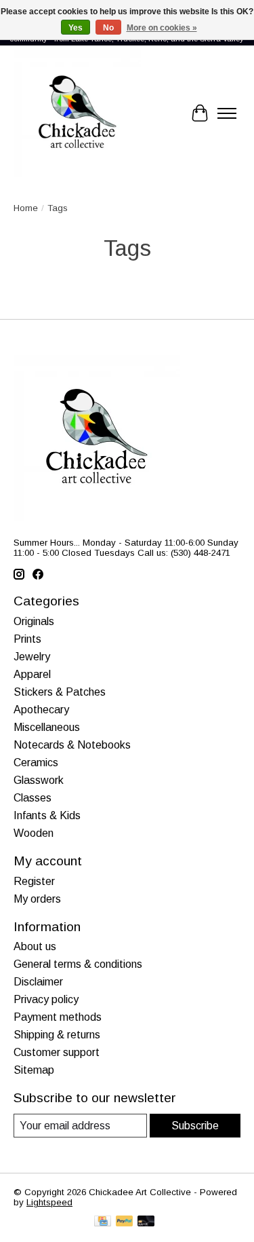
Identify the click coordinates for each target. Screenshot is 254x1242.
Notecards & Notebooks (72, 745)
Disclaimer (38, 981)
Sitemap (34, 1070)
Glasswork (39, 780)
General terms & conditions (78, 964)
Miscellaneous (47, 727)
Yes (75, 28)
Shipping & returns (57, 1034)
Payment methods (58, 1017)
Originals (34, 621)
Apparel (32, 674)
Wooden (34, 833)
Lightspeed (49, 1202)
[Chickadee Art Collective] (77, 113)
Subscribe (195, 1125)
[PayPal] (124, 1222)
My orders (37, 899)
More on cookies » (162, 28)
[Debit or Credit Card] (146, 1222)
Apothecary (41, 709)
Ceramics (36, 762)
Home (26, 208)
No (108, 28)
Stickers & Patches (60, 692)
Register (34, 881)
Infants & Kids (47, 815)
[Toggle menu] (226, 113)
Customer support (57, 1052)
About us (35, 946)
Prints (27, 639)
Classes (32, 798)
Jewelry (32, 656)
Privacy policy (46, 999)
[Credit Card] (102, 1222)
